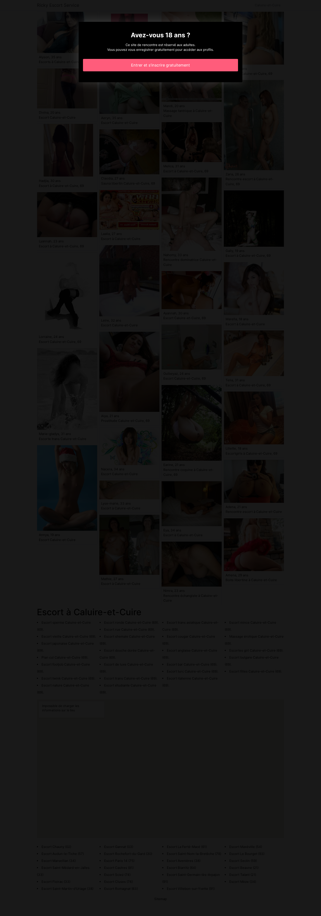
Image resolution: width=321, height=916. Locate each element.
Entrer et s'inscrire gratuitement (160, 65)
